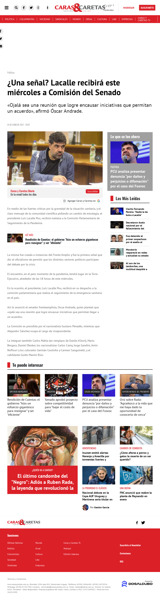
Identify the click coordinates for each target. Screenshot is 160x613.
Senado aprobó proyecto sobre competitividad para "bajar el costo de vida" (61, 405)
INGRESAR (128, 7)
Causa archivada (92, 391)
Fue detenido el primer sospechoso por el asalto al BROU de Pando (136, 240)
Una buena (125, 488)
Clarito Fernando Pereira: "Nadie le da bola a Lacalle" (137, 211)
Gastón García (101, 507)
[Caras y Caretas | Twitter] (31, 8)
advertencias (89, 448)
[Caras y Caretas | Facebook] (24, 8)
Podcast (67, 548)
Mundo (77, 19)
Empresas (127, 19)
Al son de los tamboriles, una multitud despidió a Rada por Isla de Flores (136, 269)
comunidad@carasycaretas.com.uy (54, 587)
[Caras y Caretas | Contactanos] (149, 522)
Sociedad (45, 19)
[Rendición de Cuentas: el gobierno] (23, 395)
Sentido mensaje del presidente (136, 391)
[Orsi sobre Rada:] (136, 395)
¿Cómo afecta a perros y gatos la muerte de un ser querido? (135, 456)
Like (114, 19)
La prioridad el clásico (94, 488)
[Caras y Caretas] (23, 524)
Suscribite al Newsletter (130, 545)
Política (9, 19)
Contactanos (125, 553)
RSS (121, 561)
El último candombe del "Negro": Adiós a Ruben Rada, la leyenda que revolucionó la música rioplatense (42, 485)
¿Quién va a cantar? (42, 470)
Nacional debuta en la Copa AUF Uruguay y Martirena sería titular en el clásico (97, 498)
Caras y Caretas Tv (144, 19)
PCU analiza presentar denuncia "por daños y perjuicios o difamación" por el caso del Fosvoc (129, 179)
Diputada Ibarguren (18, 391)
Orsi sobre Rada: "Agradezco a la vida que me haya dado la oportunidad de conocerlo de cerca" (136, 407)
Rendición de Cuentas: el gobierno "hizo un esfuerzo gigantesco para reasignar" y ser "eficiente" (61, 241)
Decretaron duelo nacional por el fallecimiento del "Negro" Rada (135, 227)
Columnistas (27, 19)
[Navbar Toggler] (9, 7)
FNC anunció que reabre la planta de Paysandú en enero (136, 496)
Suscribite (92, 191)
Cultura (102, 19)
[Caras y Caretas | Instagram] (39, 8)
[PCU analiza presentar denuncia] (98, 395)
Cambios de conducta (131, 448)
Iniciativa (51, 391)
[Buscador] (16, 8)
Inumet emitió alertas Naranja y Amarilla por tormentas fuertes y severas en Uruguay (95, 458)
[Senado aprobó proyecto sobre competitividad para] (61, 395)
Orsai (89, 19)
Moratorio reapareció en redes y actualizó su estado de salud (137, 254)
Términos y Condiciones (16, 579)
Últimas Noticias (15, 542)
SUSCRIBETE (147, 7)
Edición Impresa (71, 554)
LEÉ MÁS (29, 235)
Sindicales (61, 19)
